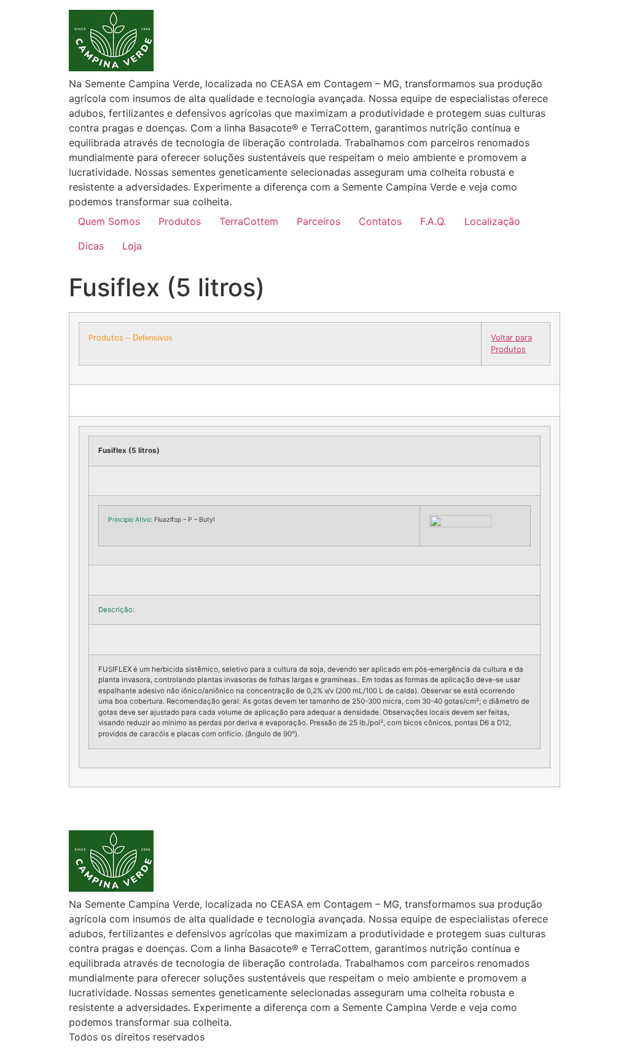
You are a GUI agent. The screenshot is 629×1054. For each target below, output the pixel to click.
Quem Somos (109, 221)
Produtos (179, 221)
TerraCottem (248, 221)
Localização (492, 221)
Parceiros (318, 221)
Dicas (91, 246)
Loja (132, 246)
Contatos (380, 221)
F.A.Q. (433, 221)
